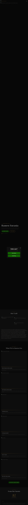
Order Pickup (14, 255)
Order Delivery (14, 253)
